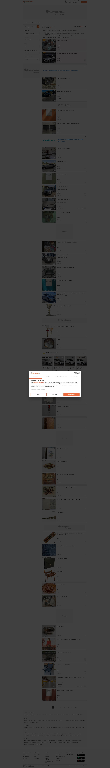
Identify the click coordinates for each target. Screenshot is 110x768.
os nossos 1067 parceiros (38, 382)
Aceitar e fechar (71, 394)
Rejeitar (38, 394)
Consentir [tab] (36, 376)
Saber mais (54, 394)
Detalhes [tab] (48, 376)
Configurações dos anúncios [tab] (61, 376)
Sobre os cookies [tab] (74, 376)
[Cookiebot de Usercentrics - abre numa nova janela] (74, 373)
